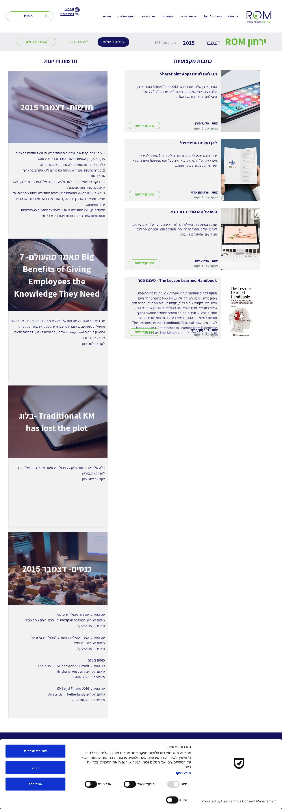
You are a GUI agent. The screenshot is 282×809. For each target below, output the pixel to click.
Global (69, 9)
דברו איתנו (67, 14)
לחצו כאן (88, 343)
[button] (78, 42)
